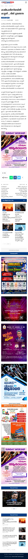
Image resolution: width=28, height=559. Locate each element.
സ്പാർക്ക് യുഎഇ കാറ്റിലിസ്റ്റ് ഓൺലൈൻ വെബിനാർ (14, 503)
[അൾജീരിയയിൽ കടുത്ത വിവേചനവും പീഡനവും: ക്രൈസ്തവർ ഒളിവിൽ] (20, 207)
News (8, 17)
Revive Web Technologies (18, 556)
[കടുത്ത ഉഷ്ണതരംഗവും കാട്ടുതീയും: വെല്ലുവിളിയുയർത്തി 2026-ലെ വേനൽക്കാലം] (7, 207)
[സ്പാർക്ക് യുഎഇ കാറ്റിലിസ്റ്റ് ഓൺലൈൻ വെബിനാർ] (7, 227)
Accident (4, 17)
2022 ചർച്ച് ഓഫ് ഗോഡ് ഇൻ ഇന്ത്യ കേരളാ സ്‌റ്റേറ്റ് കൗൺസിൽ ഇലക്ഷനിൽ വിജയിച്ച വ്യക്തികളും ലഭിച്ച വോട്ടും (21, 191)
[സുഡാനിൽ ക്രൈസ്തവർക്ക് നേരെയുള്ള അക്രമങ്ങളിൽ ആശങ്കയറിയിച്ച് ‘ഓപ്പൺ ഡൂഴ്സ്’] (20, 227)
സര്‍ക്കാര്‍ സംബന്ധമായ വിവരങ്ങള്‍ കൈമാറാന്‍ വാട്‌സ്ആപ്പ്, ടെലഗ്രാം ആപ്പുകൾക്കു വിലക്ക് (7, 191)
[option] (14, 500)
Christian (17, 210)
